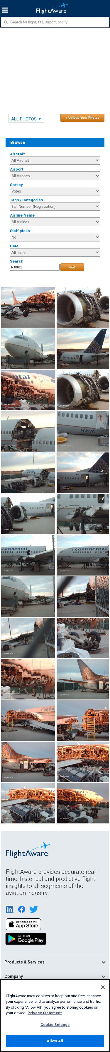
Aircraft (17, 154)
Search (16, 261)
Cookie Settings (55, 1024)
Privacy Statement (45, 1013)
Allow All (55, 1041)
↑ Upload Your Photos (82, 117)
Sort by (16, 185)
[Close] (103, 987)
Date (14, 246)
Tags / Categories (26, 200)
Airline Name (22, 215)
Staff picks (20, 231)
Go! (72, 267)
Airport (16, 169)
